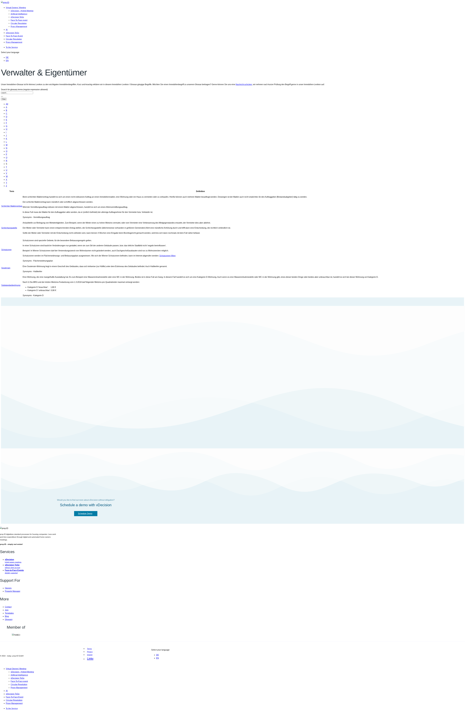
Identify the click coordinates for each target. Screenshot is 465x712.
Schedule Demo (85, 514)
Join (6, 610)
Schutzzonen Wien (167, 256)
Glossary (8, 619)
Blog (7, 616)
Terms (89, 649)
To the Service (12, 47)
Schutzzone (6, 250)
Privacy (90, 652)
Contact (8, 607)
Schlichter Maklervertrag (11, 206)
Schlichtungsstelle (9, 228)
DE (7, 57)
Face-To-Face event (19, 20)
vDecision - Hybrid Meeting (22, 11)
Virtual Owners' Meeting (16, 8)
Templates (9, 613)
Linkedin (90, 658)
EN (7, 61)
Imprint (89, 655)
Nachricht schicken (244, 84)
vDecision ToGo (17, 17)
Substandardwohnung (10, 285)
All (7, 104)
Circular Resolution (19, 23)
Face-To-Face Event (14, 36)
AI (7, 30)
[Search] (2, 96)
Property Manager (12, 591)
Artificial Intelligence (19, 14)
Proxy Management (19, 26)
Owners (8, 588)
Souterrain (5, 268)
